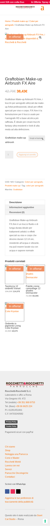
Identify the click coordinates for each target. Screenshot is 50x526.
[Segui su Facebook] (7, 491)
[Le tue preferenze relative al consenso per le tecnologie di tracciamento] (45, 521)
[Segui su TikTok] (18, 491)
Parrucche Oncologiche (16, 473)
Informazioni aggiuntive (21, 207)
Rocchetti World (13, 462)
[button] (40, 37)
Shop (7, 450)
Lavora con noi (12, 465)
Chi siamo (10, 446)
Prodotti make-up (20, 21)
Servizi (8, 469)
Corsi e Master (12, 458)
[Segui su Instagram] (13, 491)
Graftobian (17, 189)
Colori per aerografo (34, 182)
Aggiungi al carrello (27, 154)
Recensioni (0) (16, 212)
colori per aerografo (34, 185)
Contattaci (10, 477)
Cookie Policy (11, 426)
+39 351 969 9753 (26, 402)
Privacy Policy (11, 422)
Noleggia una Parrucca (16, 454)
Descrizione (15, 202)
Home (8, 21)
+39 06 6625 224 (24, 406)
